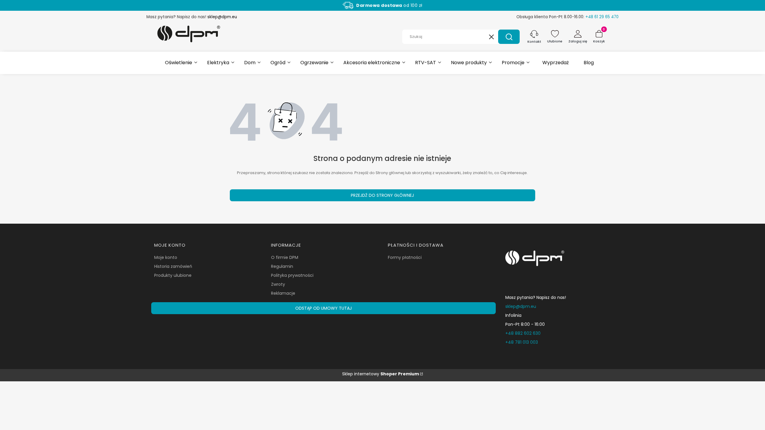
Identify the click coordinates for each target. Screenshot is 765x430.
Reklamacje (283, 293)
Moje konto (165, 257)
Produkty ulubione (173, 275)
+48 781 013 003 (521, 342)
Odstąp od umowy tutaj (323, 308)
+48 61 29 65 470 (602, 17)
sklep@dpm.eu (222, 17)
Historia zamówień (173, 266)
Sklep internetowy (380, 374)
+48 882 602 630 (523, 333)
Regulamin (282, 266)
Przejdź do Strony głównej (382, 195)
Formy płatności (405, 257)
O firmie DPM (284, 257)
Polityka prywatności (292, 275)
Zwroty (278, 284)
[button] (509, 37)
